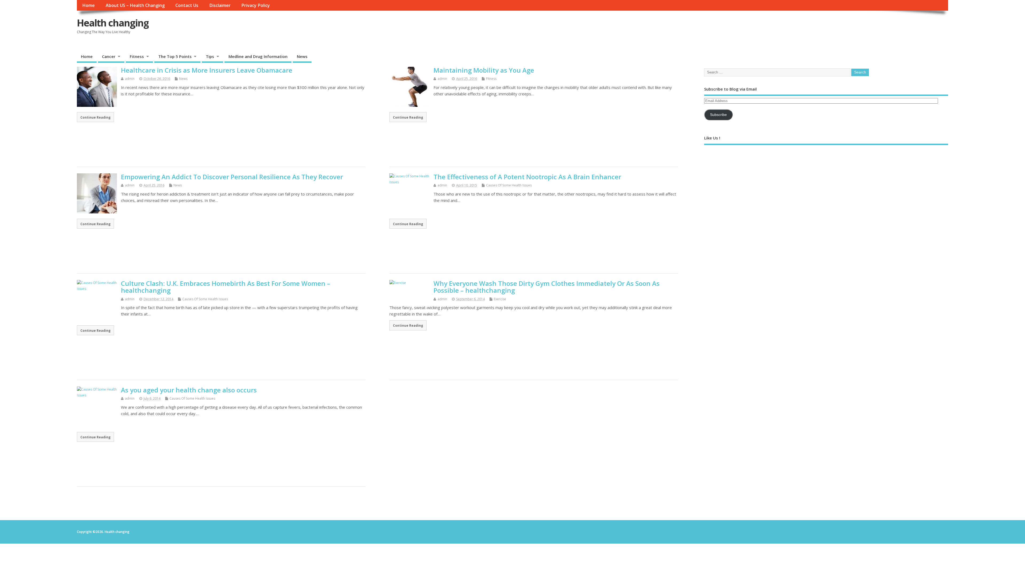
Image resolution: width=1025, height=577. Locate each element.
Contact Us (186, 5)
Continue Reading (95, 117)
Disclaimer (220, 5)
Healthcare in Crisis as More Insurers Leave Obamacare (206, 70)
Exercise (500, 299)
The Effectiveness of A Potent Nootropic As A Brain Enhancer (527, 176)
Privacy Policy (255, 5)
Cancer (108, 56)
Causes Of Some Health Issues (509, 185)
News (302, 56)
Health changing (113, 22)
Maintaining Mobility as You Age (483, 70)
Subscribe (718, 115)
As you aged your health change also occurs (189, 389)
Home (88, 5)
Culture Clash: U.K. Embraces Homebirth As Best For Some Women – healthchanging (225, 287)
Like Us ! (712, 138)
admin (130, 78)
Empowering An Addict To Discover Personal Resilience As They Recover (232, 176)
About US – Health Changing (135, 5)
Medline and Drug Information (257, 56)
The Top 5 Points (175, 56)
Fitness (137, 56)
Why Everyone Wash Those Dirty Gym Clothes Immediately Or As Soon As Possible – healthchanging (546, 287)
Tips (210, 56)
